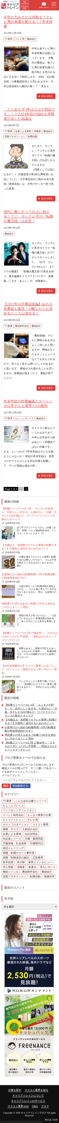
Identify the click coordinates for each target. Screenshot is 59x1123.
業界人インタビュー (40, 862)
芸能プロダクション (15, 136)
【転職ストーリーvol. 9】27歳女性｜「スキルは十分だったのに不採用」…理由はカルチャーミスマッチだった (29, 636)
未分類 (21, 862)
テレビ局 (19, 39)
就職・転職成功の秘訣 (16, 857)
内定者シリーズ (12, 838)
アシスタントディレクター (18, 810)
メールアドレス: (11, 775)
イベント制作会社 (13, 815)
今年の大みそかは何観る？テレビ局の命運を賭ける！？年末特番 (28, 21)
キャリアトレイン (13, 819)
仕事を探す (14, 1090)
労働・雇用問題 (34, 838)
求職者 (37, 131)
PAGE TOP (51, 1119)
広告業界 (38, 857)
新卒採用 (8, 862)
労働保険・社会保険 (14, 843)
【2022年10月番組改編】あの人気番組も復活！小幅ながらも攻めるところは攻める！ (28, 308)
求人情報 (8, 867)
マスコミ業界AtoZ (18, 1106)
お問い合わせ (44, 7)
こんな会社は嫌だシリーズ (31, 801)
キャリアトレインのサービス (28, 1100)
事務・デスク (11, 829)
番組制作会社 (22, 326)
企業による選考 (23, 131)
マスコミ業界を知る (36, 1090)
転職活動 (32, 136)
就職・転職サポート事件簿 (18, 852)
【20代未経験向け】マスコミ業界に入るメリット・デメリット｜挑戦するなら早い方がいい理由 (29, 669)
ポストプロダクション (16, 824)
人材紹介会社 (30, 829)
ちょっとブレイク (24, 418)
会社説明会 (31, 834)
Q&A (35, 1106)
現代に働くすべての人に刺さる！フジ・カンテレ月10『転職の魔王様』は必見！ (28, 216)
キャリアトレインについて (28, 1095)
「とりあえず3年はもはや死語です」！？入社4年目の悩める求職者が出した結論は (29, 114)
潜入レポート (48, 867)
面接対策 (49, 876)
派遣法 (32, 867)
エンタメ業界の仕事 (39, 815)
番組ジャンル (11, 871)
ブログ (45, 1106)
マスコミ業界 (40, 824)
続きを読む (47, 96)
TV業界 (8, 39)
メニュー (53, 7)
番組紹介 (31, 39)
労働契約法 (36, 843)
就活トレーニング (13, 848)
